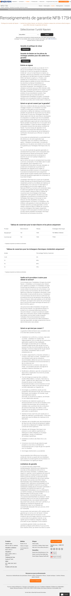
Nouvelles (35, 550)
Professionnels (34, 1)
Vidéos (22, 545)
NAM (9, 563)
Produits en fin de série (11, 566)
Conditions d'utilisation (45, 586)
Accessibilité (55, 588)
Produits (27, 1)
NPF (6, 563)
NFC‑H (10, 549)
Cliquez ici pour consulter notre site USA (54, 9)
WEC (12, 559)
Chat (66, 594)
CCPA (25, 588)
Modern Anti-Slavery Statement (44, 588)
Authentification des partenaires (20, 575)
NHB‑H (10, 553)
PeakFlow (7, 559)
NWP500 (16, 545)
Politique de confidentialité (57, 586)
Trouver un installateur (63, 1)
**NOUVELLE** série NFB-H (14, 7)
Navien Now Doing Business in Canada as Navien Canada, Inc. (40, 552)
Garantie (52, 5)
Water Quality (35, 543)
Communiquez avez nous (33, 586)
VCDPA (35, 588)
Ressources (42, 1)
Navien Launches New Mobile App (40, 554)
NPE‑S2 (11, 545)
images (26, 545)
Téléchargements (59, 5)
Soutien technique (51, 575)
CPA (28, 588)
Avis (60, 588)
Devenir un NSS (31, 575)
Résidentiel (14, 1)
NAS (12, 563)
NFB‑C (14, 553)
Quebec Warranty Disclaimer (16, 588)
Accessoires (67, 5)
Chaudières (7, 7)
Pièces (44, 575)
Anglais (54, 553)
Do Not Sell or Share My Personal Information (35, 592)
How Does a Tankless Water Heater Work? (40, 545)
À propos (25, 586)
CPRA (31, 588)
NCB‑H (6, 549)
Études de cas (23, 543)
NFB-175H (22, 7)
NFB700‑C (7, 555)
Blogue (34, 541)
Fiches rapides (47, 5)
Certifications (39, 575)
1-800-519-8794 (51, 39)
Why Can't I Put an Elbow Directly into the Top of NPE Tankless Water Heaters (40, 547)
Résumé (40, 5)
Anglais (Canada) (57, 556)
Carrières (58, 575)
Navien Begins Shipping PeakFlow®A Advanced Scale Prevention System (40, 556)
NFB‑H (6, 553)
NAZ (15, 563)
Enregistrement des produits (52, 1)
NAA (6, 564)
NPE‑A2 (7, 545)
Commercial (21, 1)
